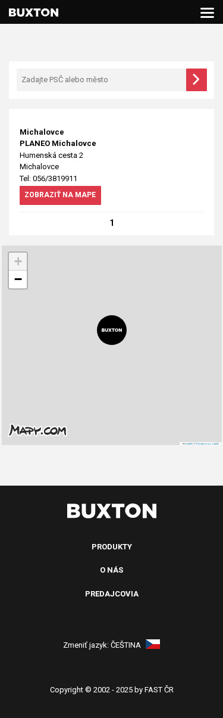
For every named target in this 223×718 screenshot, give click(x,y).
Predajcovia (112, 593)
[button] (112, 330)
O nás (111, 569)
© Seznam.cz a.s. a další (206, 443)
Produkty (112, 546)
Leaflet (188, 443)
